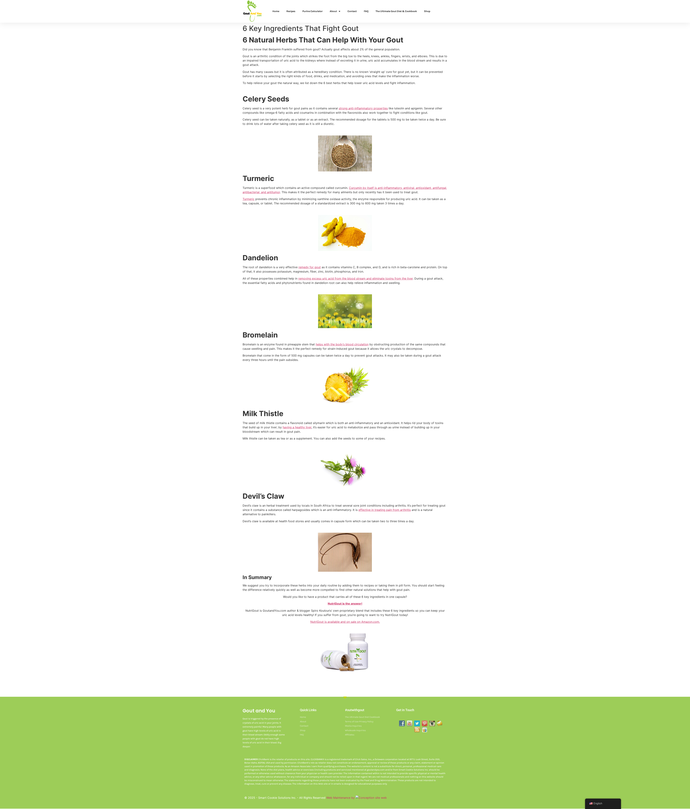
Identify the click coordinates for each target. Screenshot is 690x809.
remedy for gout (309, 267)
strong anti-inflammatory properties (363, 108)
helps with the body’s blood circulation (342, 344)
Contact (352, 11)
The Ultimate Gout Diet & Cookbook (396, 11)
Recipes (290, 11)
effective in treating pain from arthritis (384, 510)
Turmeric (248, 199)
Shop (427, 11)
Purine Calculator (312, 11)
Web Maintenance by (341, 797)
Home (275, 11)
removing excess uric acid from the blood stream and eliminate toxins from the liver (355, 278)
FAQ (366, 11)
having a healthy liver (297, 427)
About (333, 11)
